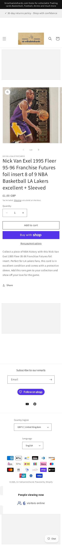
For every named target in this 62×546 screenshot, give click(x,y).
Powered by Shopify (44, 482)
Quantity (7, 206)
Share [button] (10, 285)
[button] (4, 38)
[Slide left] (23, 150)
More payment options (31, 243)
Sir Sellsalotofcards (25, 482)
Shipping (17, 200)
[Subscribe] (50, 380)
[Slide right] (38, 150)
